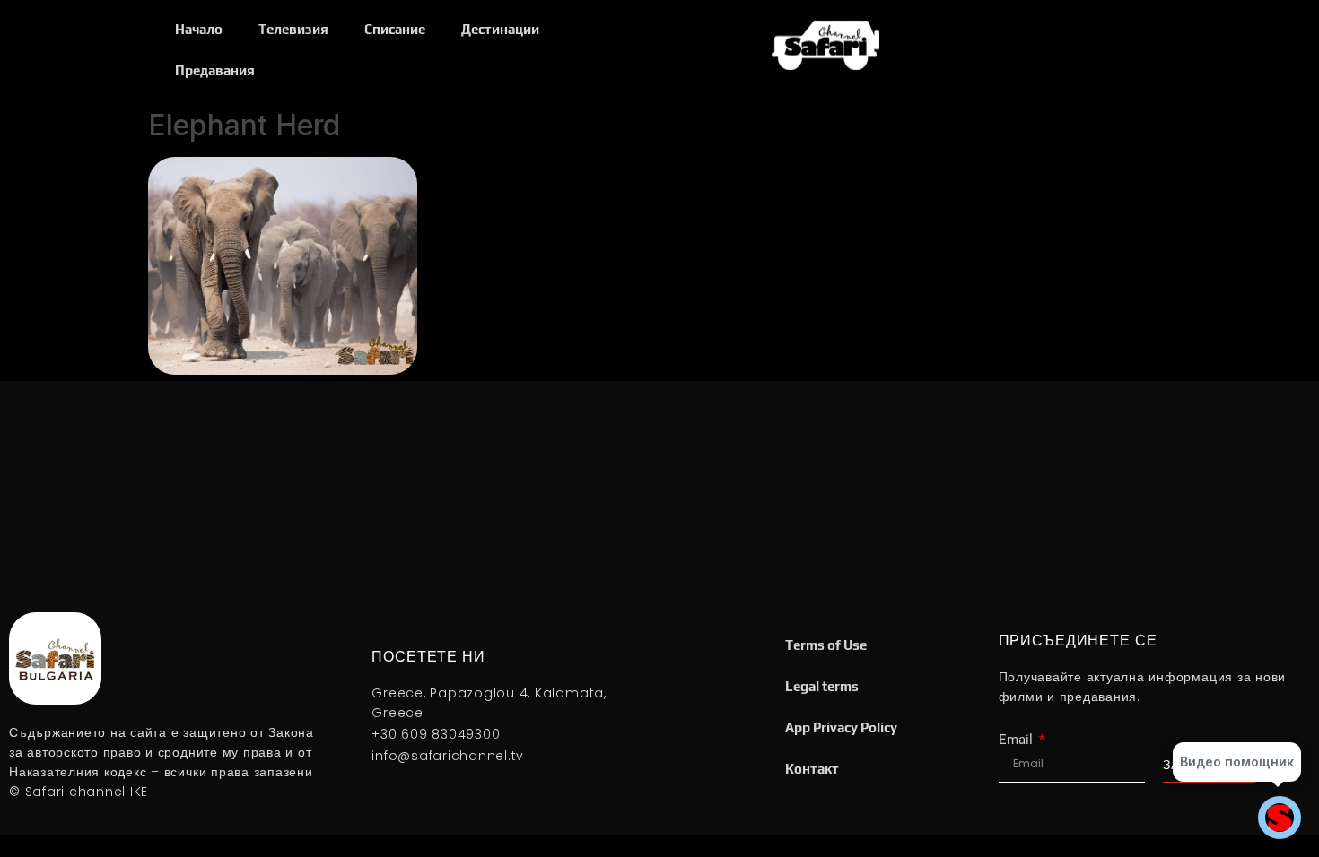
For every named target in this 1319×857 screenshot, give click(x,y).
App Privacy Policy (841, 727)
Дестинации (500, 29)
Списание (394, 29)
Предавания (215, 70)
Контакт (812, 768)
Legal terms (822, 686)
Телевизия (293, 29)
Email (1017, 740)
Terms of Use (826, 645)
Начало (199, 29)
